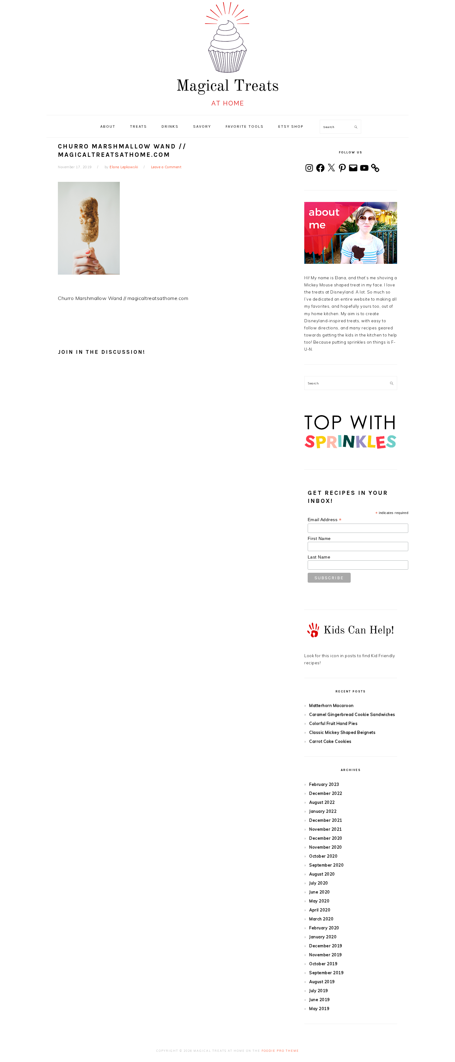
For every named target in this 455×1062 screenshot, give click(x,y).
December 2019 (325, 945)
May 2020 (319, 900)
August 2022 (322, 802)
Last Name (319, 557)
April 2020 (319, 909)
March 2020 (321, 918)
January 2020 (322, 936)
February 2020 (324, 927)
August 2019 (322, 981)
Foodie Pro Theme (280, 1050)
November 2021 (325, 829)
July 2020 (318, 882)
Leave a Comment (166, 167)
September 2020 (326, 865)
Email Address (325, 520)
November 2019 (325, 954)
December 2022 (325, 793)
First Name (319, 538)
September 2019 (326, 972)
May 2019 (319, 1008)
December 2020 (325, 838)
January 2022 (322, 811)
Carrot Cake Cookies (330, 741)
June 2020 (319, 891)
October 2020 (323, 856)
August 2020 (322, 873)
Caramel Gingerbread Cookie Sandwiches (352, 714)
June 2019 (319, 999)
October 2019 (323, 963)
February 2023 (324, 784)
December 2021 (325, 820)
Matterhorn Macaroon (331, 705)
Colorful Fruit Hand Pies (333, 723)
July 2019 (318, 990)
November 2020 (325, 847)
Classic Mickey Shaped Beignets (342, 732)
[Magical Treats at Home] (227, 108)
